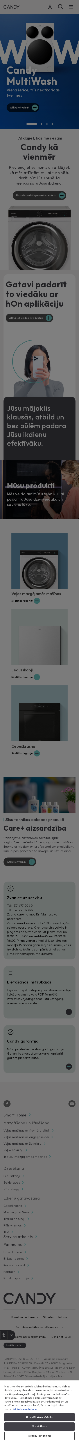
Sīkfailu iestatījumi (39, 1435)
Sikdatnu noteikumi (25, 1409)
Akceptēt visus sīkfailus (39, 1417)
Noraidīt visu (39, 1426)
